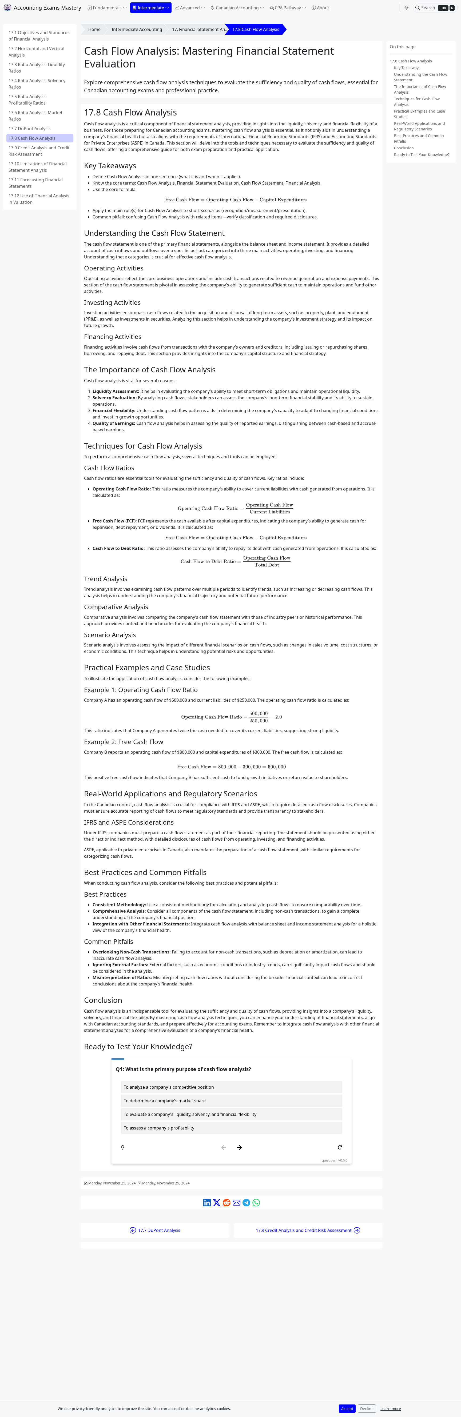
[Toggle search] (417, 7)
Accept (347, 1408)
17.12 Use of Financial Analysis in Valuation (39, 199)
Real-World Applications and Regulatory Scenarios (419, 126)
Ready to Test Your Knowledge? (422, 154)
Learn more (390, 1408)
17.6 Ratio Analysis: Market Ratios (35, 116)
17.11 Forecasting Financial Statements (36, 183)
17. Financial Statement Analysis (204, 29)
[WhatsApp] (256, 1203)
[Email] (236, 1203)
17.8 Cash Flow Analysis (32, 138)
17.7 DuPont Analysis (30, 128)
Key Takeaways (407, 67)
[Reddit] (226, 1203)
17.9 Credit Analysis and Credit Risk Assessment (39, 151)
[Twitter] (217, 1203)
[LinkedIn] (207, 1203)
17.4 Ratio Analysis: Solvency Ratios (37, 84)
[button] (107, 7)
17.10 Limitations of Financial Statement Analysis (38, 167)
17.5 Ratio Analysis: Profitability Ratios (28, 100)
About (323, 8)
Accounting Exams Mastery (47, 7)
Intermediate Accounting (137, 29)
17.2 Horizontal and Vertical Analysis (36, 52)
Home (94, 29)
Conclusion (404, 147)
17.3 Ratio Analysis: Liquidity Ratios (37, 68)
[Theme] (406, 7)
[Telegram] (246, 1203)
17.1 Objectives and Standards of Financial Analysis (39, 36)
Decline (366, 1408)
